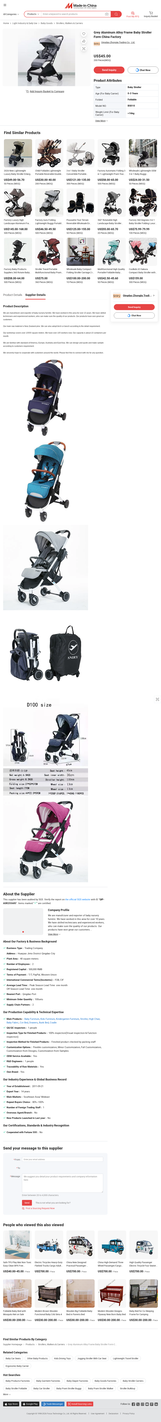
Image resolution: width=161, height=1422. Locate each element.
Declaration (113, 1413)
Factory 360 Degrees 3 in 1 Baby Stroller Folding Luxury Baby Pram (142, 221)
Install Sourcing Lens (81, 1403)
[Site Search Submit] (116, 14)
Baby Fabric (13, 1022)
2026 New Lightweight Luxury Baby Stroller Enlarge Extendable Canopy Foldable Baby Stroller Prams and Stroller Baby (18, 172)
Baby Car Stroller (41, 1388)
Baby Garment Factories (48, 1380)
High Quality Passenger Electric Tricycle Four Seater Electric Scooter (142, 1265)
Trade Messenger (53, 1403)
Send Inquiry (109, 69)
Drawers (33, 1022)
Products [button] (31, 13)
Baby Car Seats (13, 1358)
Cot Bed (24, 1022)
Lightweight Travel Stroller (125, 1358)
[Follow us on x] (138, 1403)
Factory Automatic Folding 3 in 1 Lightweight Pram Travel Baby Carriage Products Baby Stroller (111, 172)
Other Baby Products (37, 1358)
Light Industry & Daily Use (24, 23)
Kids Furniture (47, 1018)
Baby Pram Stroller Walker (100, 1388)
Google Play (30, 1403)
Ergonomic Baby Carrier (17, 1365)
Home (6, 23)
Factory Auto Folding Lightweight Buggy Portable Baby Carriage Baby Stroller (48, 221)
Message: (15, 1176)
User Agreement (97, 1413)
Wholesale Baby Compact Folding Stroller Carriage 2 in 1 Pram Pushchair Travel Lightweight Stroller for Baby (80, 271)
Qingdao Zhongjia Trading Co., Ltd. (118, 42)
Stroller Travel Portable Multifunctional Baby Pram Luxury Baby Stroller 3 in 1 (48, 271)
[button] (5, 5)
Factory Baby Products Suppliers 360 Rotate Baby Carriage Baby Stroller (17, 271)
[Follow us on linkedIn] (156, 1403)
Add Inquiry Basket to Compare (47, 91)
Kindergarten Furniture (67, 1018)
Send (27, 1202)
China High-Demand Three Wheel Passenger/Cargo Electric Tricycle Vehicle (110, 1265)
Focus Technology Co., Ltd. (58, 1413)
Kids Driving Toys (62, 1358)
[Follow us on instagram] (142, 1403)
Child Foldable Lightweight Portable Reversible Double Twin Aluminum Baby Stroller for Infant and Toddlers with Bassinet (49, 172)
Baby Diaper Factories (77, 1380)
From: (17, 1159)
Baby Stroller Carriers (133, 1380)
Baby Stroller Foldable (16, 1388)
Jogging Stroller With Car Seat (91, 1358)
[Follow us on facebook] (133, 1403)
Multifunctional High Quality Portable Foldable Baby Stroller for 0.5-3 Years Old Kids (111, 271)
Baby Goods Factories (105, 1380)
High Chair (94, 1018)
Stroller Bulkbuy (127, 1388)
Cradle (53, 1022)
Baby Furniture (31, 1018)
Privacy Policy (129, 1413)
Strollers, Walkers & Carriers (69, 23)
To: (19, 1167)
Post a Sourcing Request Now (38, 1208)
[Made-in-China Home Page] (80, 5)
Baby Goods (47, 23)
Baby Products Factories (18, 1380)
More (6, 1394)
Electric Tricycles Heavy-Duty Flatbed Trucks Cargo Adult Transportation (48, 1265)
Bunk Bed (44, 1022)
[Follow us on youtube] (147, 1403)
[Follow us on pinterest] (151, 1403)
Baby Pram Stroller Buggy (68, 1388)
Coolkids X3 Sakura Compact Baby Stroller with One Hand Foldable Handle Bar (142, 271)
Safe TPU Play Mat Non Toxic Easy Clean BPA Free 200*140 (17, 1265)
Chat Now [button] (145, 70)
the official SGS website (77, 899)
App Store (11, 1403)
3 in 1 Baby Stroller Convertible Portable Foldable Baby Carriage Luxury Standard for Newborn (78, 172)
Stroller (84, 1018)
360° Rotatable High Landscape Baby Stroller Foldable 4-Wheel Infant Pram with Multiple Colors (110, 221)
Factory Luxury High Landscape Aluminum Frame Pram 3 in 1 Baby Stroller (18, 221)
